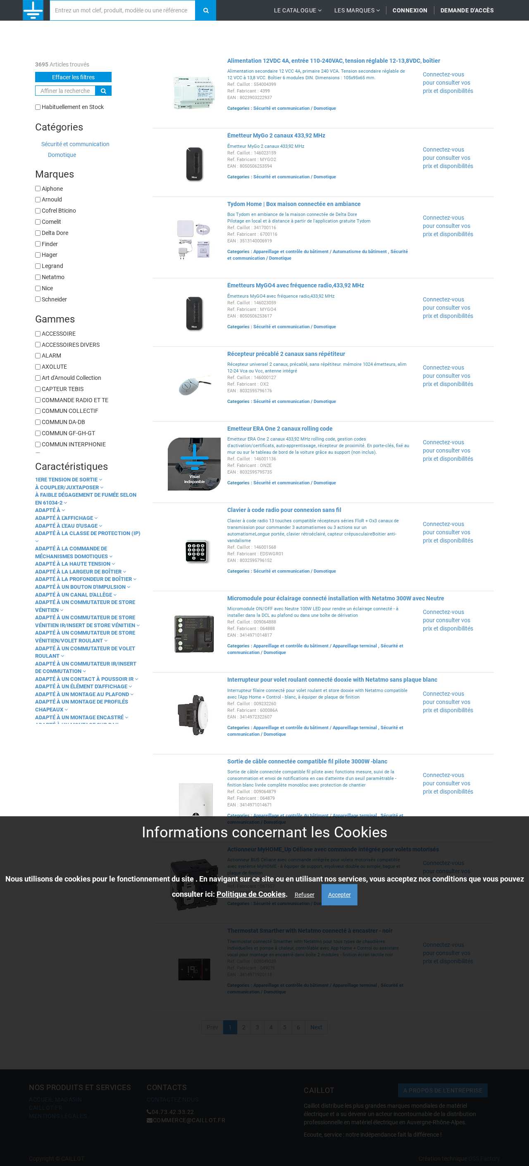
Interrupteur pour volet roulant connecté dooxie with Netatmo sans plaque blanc (332, 679)
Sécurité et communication (75, 144)
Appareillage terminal (355, 646)
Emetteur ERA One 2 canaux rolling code (280, 428)
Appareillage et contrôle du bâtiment (291, 251)
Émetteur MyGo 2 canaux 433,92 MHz (276, 135)
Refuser (305, 894)
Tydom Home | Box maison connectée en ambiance (294, 204)
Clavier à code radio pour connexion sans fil (284, 510)
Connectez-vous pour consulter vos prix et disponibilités (448, 82)
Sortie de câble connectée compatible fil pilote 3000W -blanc (307, 761)
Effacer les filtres (73, 77)
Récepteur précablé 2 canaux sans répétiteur (286, 354)
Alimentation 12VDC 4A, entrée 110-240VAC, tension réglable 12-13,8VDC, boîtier (333, 60)
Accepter (339, 894)
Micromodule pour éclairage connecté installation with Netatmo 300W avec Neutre (335, 598)
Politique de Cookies (251, 894)
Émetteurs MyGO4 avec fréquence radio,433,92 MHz (295, 285)
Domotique (62, 155)
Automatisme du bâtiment (360, 251)
